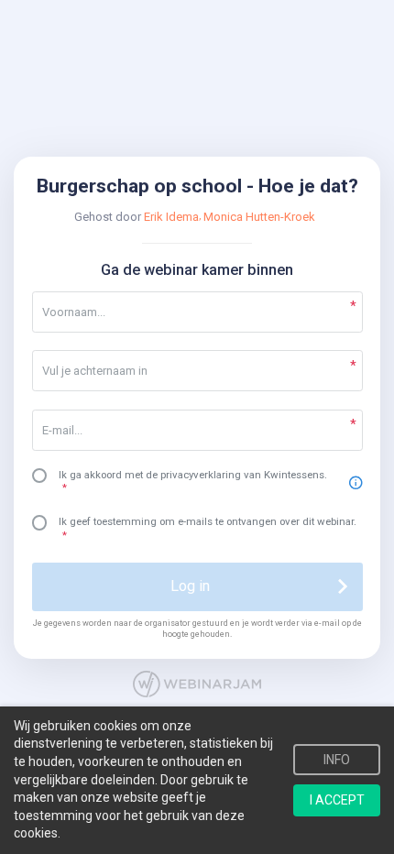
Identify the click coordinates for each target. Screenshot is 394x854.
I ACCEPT (337, 800)
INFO (336, 759)
